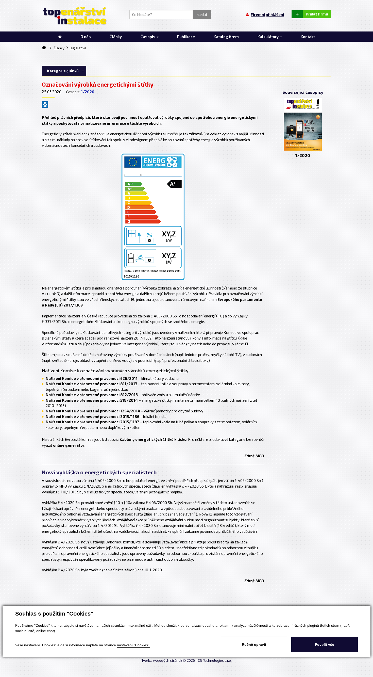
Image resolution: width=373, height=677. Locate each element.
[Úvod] (60, 36)
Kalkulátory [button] (268, 36)
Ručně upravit (254, 644)
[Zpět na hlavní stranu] (74, 15)
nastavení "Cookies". (133, 645)
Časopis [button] (148, 36)
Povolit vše (324, 644)
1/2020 (87, 91)
